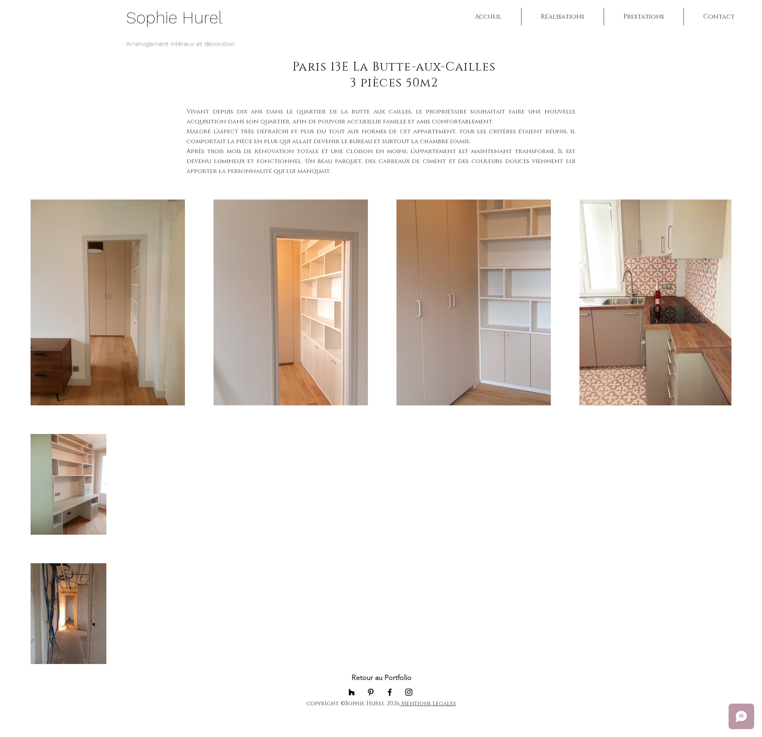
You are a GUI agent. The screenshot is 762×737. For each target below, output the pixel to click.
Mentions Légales (428, 703)
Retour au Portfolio (381, 677)
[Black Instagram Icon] (409, 692)
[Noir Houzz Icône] (351, 692)
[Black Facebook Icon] (389, 692)
